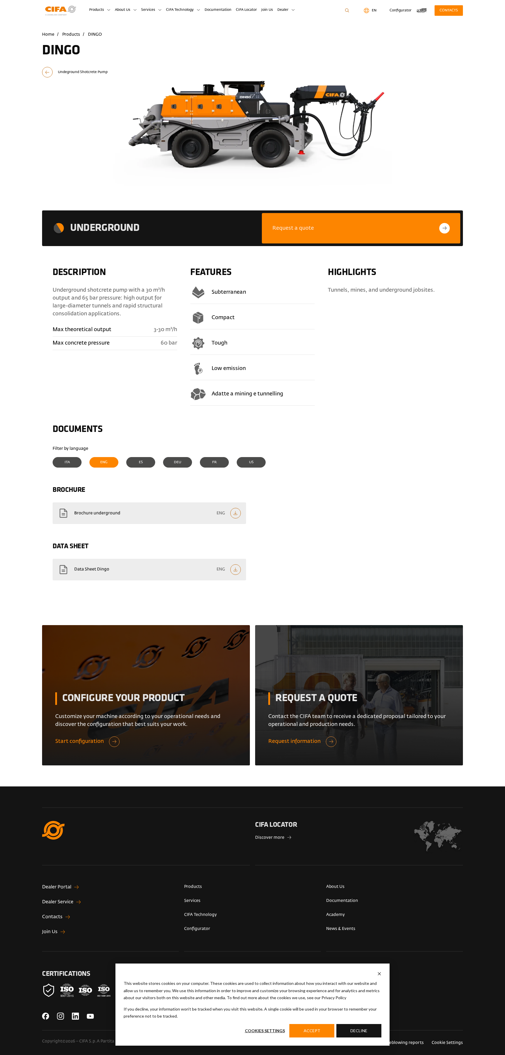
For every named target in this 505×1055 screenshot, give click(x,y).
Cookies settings (265, 1030)
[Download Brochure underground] (149, 513)
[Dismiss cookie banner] (379, 974)
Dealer (282, 10)
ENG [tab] (104, 462)
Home (48, 34)
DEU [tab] (177, 462)
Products (96, 10)
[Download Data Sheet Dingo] (149, 569)
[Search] (347, 10)
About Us (122, 10)
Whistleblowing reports (400, 1043)
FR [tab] (214, 462)
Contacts (449, 10)
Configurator (197, 929)
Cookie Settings (447, 1043)
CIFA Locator (246, 10)
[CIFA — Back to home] (61, 10)
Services (148, 10)
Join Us (267, 10)
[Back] (75, 72)
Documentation (218, 10)
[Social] (45, 1016)
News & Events (340, 929)
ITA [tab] (67, 462)
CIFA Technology (180, 10)
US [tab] (251, 462)
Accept (312, 1030)
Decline (358, 1030)
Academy (335, 915)
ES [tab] (141, 462)
